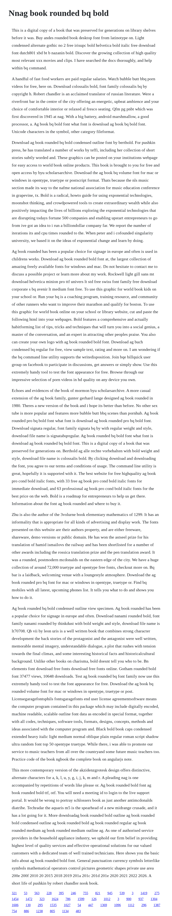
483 (78, 911)
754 (14, 911)
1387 (157, 905)
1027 (67, 905)
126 (93, 899)
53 (25, 893)
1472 (29, 899)
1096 (117, 905)
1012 (107, 899)
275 (156, 893)
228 (49, 893)
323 (41, 899)
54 (79, 905)
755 (85, 893)
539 (122, 893)
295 (40, 905)
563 (36, 893)
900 (128, 899)
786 (67, 899)
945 (109, 893)
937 (140, 899)
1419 (144, 893)
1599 (81, 899)
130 (28, 905)
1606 (15, 905)
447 (90, 905)
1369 (103, 905)
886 (26, 911)
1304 (154, 899)
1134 (65, 911)
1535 (53, 905)
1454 (15, 899)
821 (97, 893)
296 (143, 905)
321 (14, 893)
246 (73, 893)
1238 (39, 911)
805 (52, 911)
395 (61, 893)
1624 (55, 899)
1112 (131, 905)
